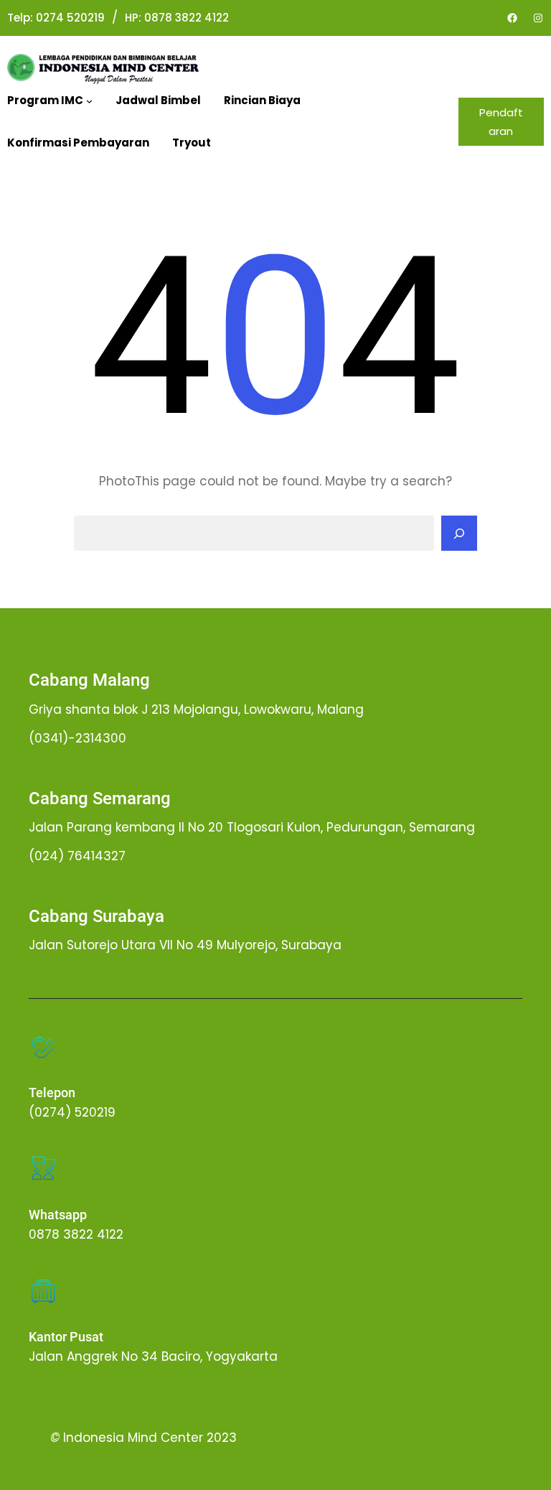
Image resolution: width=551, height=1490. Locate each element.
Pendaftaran (501, 122)
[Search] (459, 533)
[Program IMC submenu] (89, 101)
